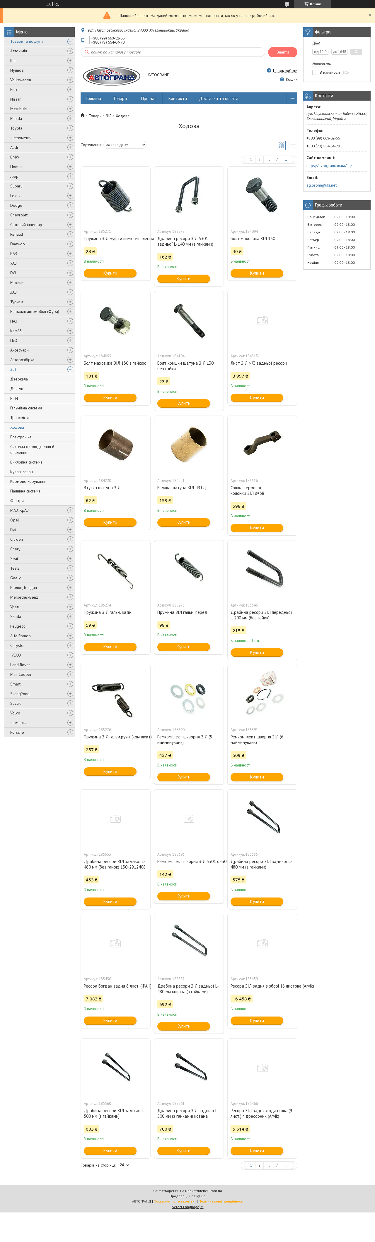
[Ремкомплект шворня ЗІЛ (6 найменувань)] (262, 694)
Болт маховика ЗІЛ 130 (253, 238)
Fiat (13, 529)
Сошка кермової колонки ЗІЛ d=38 (247, 490)
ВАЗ (13, 253)
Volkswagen (20, 79)
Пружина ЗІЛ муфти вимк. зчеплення (115, 238)
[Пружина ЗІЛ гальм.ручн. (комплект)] (115, 694)
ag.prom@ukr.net (321, 185)
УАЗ (13, 263)
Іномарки (18, 722)
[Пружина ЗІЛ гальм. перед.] (189, 569)
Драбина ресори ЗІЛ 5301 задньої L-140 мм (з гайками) (185, 241)
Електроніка (20, 437)
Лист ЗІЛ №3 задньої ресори (259, 363)
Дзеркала (19, 379)
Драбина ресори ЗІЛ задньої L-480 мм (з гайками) (261, 864)
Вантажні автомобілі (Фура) (34, 311)
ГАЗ (13, 272)
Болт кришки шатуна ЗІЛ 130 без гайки (185, 365)
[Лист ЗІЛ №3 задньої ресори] (262, 320)
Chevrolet (19, 215)
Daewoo (17, 244)
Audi (14, 147)
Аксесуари (19, 350)
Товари (120, 98)
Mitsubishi (18, 108)
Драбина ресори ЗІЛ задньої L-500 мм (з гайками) (114, 1113)
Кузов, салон (21, 471)
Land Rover (20, 664)
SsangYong (20, 693)
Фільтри (17, 500)
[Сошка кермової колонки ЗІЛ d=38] (262, 445)
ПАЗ (13, 321)
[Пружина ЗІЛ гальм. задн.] (115, 569)
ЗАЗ (13, 292)
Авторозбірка (22, 359)
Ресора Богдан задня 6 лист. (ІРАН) (115, 986)
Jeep (14, 176)
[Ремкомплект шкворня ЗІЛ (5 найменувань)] (189, 694)
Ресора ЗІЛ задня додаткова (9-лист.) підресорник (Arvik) (262, 1113)
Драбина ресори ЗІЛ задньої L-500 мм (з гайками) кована (188, 1113)
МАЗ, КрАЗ (19, 510)
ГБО (13, 340)
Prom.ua (215, 1190)
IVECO (15, 655)
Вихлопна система (26, 462)
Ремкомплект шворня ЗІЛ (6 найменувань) (257, 739)
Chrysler (17, 645)
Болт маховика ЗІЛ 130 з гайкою (115, 363)
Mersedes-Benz (24, 597)
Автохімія (18, 51)
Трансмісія (19, 417)
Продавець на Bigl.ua (187, 1196)
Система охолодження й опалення (32, 449)
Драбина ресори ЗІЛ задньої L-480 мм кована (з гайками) (188, 988)
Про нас (148, 98)
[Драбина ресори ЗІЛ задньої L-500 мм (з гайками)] (115, 1068)
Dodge (16, 205)
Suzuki (15, 703)
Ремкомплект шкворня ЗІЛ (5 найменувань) (184, 739)
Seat (14, 558)
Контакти (177, 98)
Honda (16, 166)
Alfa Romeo (20, 635)
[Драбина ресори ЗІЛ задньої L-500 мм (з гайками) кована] (189, 1068)
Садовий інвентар (26, 224)
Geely (15, 577)
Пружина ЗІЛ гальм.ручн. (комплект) (115, 737)
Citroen (16, 539)
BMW (14, 157)
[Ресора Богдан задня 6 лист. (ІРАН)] (115, 943)
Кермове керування (28, 481)
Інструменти (21, 137)
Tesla (15, 568)
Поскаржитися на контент (175, 1201)
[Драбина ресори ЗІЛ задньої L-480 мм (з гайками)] (262, 819)
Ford (14, 89)
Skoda (15, 616)
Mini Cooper (21, 674)
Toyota (16, 128)
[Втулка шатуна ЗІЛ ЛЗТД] (189, 445)
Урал (14, 606)
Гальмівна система (26, 408)
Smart (15, 684)
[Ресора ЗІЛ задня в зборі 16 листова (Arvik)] (262, 943)
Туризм (16, 301)
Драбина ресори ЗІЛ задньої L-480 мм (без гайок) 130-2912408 (115, 864)
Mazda (16, 118)
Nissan (15, 99)
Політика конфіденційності (221, 1201)
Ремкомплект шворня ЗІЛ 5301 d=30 (189, 861)
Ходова (17, 427)
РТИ (14, 398)
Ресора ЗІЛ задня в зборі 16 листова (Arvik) (262, 986)
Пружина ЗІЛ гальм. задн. (108, 612)
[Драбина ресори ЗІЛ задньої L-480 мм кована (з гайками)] (189, 943)
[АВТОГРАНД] (111, 75)
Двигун (16, 388)
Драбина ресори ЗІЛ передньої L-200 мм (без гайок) (261, 615)
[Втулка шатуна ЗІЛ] (115, 445)
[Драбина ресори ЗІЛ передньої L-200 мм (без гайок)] (262, 569)
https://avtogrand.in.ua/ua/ (329, 165)
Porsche (17, 732)
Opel (14, 520)
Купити (110, 273)
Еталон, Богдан (23, 587)
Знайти (283, 52)
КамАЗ (16, 330)
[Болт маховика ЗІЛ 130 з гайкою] (115, 320)
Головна (93, 98)
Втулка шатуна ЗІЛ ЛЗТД (181, 487)
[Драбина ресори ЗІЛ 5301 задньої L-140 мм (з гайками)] (189, 196)
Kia (13, 60)
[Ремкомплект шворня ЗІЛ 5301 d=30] (189, 819)
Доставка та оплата (218, 98)
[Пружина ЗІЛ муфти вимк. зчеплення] (115, 196)
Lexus (15, 195)
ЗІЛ (13, 369)
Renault (16, 234)
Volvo (15, 713)
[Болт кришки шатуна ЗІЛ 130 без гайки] (189, 320)
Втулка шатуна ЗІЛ (102, 487)
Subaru (16, 186)
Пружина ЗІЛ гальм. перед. (182, 612)
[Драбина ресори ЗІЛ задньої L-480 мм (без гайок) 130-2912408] (115, 819)
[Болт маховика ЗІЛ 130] (262, 196)
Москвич (17, 282)
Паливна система (25, 491)
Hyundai (17, 70)
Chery (15, 549)
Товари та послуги (26, 41)
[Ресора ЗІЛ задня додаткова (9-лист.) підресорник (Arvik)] (262, 1068)
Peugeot (17, 626)
